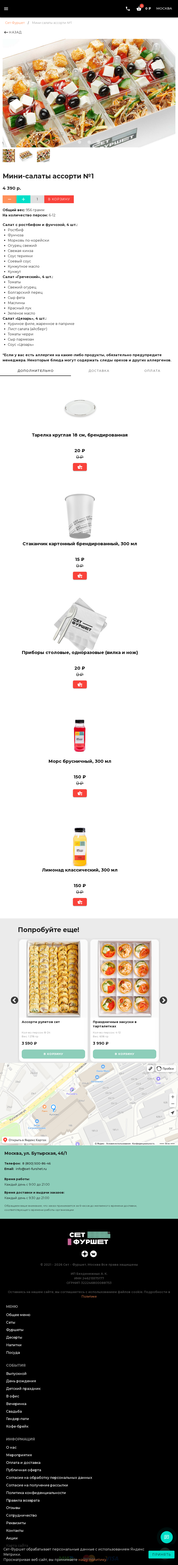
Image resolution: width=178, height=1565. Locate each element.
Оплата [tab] (152, 371)
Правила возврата (23, 1500)
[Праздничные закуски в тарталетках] (124, 978)
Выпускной (16, 1374)
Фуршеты (15, 1330)
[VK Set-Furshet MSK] (93, 1254)
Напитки (14, 1345)
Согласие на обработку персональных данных (49, 1478)
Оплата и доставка (23, 1463)
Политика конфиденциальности (36, 1493)
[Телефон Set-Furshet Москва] (127, 8)
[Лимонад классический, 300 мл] (80, 843)
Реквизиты (16, 1523)
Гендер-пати (17, 1419)
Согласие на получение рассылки (37, 1485)
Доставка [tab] (99, 371)
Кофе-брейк (17, 1426)
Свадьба (14, 1411)
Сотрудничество (21, 1515)
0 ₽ (146, 8)
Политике (89, 1296)
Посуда (13, 1353)
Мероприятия (19, 1455)
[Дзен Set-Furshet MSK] (85, 1254)
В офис (12, 1396)
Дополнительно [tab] (36, 371)
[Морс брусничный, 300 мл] (80, 734)
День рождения (21, 1381)
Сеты (10, 1322)
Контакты (15, 1531)
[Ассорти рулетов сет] (53, 978)
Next (163, 1000)
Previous (14, 1000)
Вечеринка (16, 1404)
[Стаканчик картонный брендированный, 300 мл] (80, 517)
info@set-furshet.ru (31, 1169)
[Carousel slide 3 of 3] (99, 142)
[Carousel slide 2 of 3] (89, 142)
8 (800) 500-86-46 (36, 1163)
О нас (11, 1447)
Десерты (14, 1337)
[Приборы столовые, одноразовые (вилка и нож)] (80, 626)
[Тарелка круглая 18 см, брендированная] (80, 408)
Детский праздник (23, 1389)
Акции (12, 1538)
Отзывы (13, 1508)
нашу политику (92, 1560)
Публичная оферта (23, 1470)
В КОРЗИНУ (53, 1054)
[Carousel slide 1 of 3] (79, 142)
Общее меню (18, 1315)
